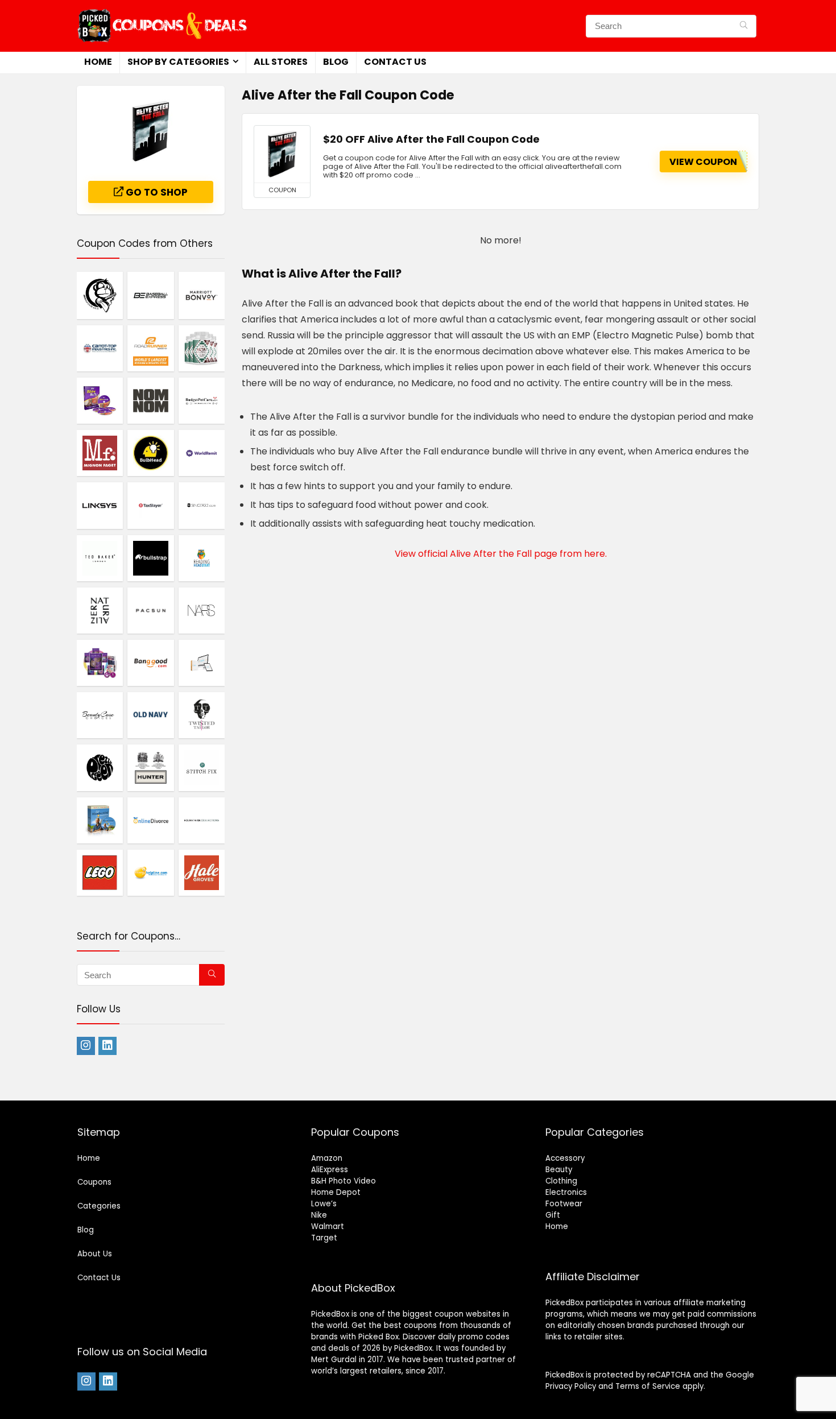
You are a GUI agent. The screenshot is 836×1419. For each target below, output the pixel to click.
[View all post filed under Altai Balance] (202, 348)
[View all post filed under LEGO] (100, 872)
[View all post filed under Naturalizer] (100, 610)
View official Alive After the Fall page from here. (501, 553)
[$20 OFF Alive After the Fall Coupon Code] (282, 154)
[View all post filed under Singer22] (202, 505)
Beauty (558, 1169)
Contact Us (395, 61)
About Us (94, 1253)
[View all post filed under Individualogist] (100, 662)
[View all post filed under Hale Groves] (202, 872)
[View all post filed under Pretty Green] (100, 767)
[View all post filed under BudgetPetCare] (202, 400)
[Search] (743, 26)
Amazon (326, 1158)
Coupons (94, 1182)
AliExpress (329, 1169)
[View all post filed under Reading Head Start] (202, 558)
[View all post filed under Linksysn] (100, 505)
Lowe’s (324, 1203)
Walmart (327, 1226)
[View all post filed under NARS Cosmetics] (202, 610)
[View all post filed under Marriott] (202, 295)
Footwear (563, 1203)
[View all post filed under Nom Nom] (150, 400)
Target (324, 1237)
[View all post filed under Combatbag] (100, 295)
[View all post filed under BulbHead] (150, 452)
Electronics (566, 1192)
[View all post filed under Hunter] (150, 767)
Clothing (561, 1181)
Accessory (565, 1158)
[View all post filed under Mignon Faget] (100, 452)
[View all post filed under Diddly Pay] (202, 662)
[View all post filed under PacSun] (150, 610)
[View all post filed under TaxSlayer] (150, 505)
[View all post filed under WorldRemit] (202, 452)
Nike (319, 1215)
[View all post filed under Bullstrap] (150, 558)
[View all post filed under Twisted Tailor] (202, 715)
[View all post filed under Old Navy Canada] (150, 715)
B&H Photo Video (343, 1181)
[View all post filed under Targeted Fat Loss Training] (100, 400)
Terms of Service (647, 1386)
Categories (99, 1206)
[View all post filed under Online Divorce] (150, 820)
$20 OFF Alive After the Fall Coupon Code (431, 139)
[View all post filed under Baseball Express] (150, 295)
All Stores (281, 61)
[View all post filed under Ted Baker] (100, 558)
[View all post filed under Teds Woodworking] (100, 820)
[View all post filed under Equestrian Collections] (202, 820)
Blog (336, 61)
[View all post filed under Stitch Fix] (202, 767)
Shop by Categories (178, 61)
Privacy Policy (570, 1386)
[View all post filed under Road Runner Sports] (150, 348)
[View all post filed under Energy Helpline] (150, 872)
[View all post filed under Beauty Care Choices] (100, 715)
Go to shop (155, 192)
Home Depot (336, 1192)
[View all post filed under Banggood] (150, 662)
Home (98, 61)
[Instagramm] (86, 1046)
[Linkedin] (107, 1046)
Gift (552, 1215)
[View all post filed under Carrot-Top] (100, 348)
